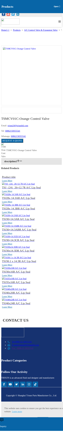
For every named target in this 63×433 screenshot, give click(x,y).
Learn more (17, 411)
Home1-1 (5, 30)
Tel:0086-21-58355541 (22, 342)
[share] (4, 14)
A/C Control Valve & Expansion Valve (40, 30)
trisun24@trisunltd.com (18, 125)
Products (16, 30)
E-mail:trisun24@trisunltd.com (25, 345)
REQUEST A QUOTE (12, 141)
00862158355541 (12, 131)
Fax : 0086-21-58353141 (22, 348)
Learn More (7, 181)
